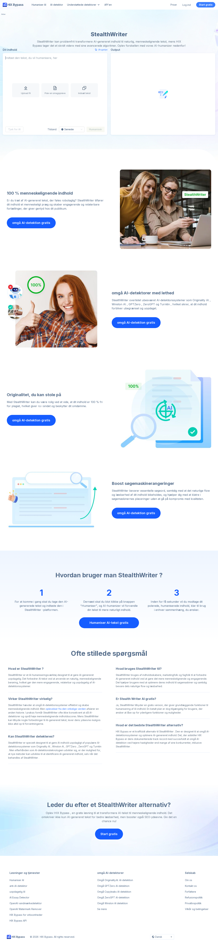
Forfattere (190, 891)
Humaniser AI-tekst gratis (109, 622)
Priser (173, 4)
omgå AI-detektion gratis (31, 223)
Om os (188, 880)
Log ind (186, 4)
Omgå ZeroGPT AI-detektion (113, 897)
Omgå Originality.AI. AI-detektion (115, 880)
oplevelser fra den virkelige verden (66, 708)
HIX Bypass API (18, 920)
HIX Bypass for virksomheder (26, 914)
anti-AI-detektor (18, 885)
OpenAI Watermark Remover (26, 909)
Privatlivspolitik (193, 903)
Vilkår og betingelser (196, 909)
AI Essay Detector (19, 897)
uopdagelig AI (17, 891)
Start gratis (206, 4)
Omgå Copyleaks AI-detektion (114, 891)
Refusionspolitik (194, 897)
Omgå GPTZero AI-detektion (113, 885)
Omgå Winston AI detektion (112, 903)
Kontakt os (191, 885)
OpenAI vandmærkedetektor (26, 903)
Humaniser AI (17, 880)
